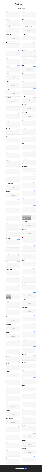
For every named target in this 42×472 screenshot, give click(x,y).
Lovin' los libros (24, 346)
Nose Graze (23, 283)
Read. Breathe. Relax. (24, 112)
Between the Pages (24, 448)
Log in (33, 0)
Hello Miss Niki (7, 73)
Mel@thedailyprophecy (25, 377)
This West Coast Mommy (24, 221)
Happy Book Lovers (24, 96)
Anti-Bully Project (24, 104)
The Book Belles (8, 410)
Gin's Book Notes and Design (9, 418)
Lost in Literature (8, 308)
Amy (23, 135)
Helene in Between (8, 175)
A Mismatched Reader (8, 324)
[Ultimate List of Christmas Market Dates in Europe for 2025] (17, 179)
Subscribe (26, 468)
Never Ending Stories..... (8, 386)
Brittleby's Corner (8, 230)
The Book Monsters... (8, 300)
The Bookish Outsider (24, 307)
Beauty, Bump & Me (8, 167)
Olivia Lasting (24, 354)
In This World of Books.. (8, 105)
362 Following (19, 8)
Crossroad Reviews (24, 440)
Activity (12, 8)
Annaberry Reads (24, 393)
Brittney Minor (24, 362)
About (31, 0)
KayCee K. (24, 260)
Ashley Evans (8, 371)
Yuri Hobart (24, 385)
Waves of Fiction (24, 424)
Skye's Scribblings (24, 299)
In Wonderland (7, 89)
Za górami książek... (8, 199)
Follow (18, 11)
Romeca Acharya (25, 166)
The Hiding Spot (8, 340)
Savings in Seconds (8, 426)
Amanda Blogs (24, 18)
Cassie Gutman (9, 128)
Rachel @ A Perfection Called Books (27, 237)
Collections (15, 8)
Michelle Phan (7, 65)
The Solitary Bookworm (8, 394)
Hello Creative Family (24, 205)
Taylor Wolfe (24, 34)
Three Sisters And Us (8, 34)
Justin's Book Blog (24, 88)
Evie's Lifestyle (18, 4)
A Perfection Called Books (25, 174)
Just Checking (24, 120)
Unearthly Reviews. (8, 332)
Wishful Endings (24, 456)
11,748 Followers (23, 8)
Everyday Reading (24, 291)
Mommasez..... (7, 402)
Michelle (24, 65)
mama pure (7, 277)
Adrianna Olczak (24, 252)
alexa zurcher (8, 246)
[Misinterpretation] (13, 296)
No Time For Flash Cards (24, 213)
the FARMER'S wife (24, 57)
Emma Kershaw (24, 158)
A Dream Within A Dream (8, 316)
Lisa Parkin (24, 143)
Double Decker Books (9, 261)
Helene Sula (8, 238)
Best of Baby (7, 81)
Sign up (36, 0)
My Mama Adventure (24, 229)
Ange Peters (8, 363)
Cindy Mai (8, 136)
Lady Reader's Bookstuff (8, 97)
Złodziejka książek (8, 191)
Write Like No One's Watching (9, 183)
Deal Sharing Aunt (24, 432)
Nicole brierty (24, 73)
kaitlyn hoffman (9, 26)
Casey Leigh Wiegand (9, 269)
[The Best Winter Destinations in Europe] (8, 179)
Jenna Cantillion (9, 42)
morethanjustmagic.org (8, 457)
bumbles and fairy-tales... (25, 315)
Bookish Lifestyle (21, 4)
